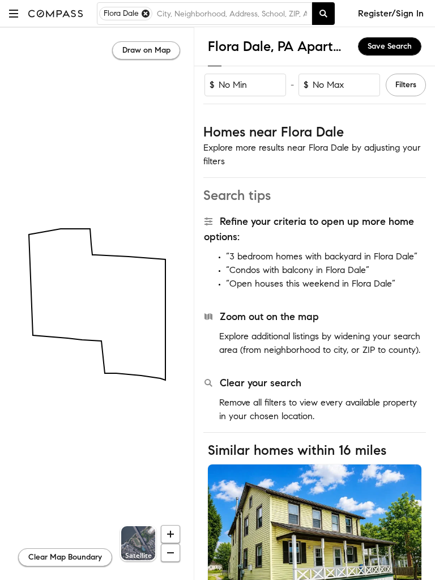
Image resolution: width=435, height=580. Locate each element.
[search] (323, 13)
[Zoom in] (170, 534)
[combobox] (232, 13)
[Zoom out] (170, 553)
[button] (13, 13)
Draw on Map (146, 50)
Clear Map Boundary (65, 557)
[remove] (145, 13)
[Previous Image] (221, 535)
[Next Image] (408, 535)
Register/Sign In (391, 13)
